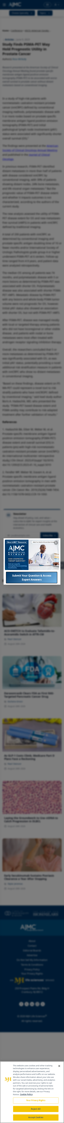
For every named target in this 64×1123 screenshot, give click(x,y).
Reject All (35, 1109)
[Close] (59, 1066)
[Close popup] (56, 543)
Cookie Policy (26, 1094)
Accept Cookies (35, 1117)
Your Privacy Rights (35, 1100)
